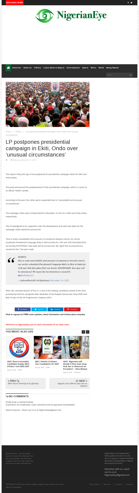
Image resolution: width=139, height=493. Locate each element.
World (101, 68)
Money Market (112, 68)
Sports (85, 68)
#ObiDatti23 (27, 275)
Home (8, 131)
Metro (93, 68)
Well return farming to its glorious (23, 383)
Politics (37, 68)
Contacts (118, 484)
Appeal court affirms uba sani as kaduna (72, 384)
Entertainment (73, 68)
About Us (27, 68)
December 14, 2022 (59, 280)
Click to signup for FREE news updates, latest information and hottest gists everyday (45, 314)
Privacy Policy (94, 484)
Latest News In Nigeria (53, 68)
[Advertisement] (69, 45)
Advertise (16, 68)
